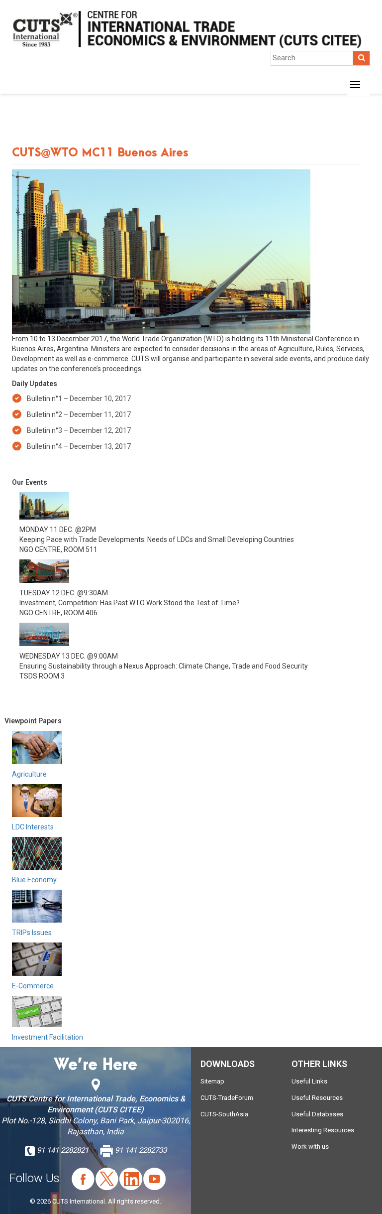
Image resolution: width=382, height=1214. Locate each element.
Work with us (310, 1146)
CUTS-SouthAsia (224, 1114)
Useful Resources (317, 1097)
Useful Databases (317, 1114)
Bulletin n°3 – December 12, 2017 (79, 430)
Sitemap (212, 1081)
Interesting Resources (322, 1130)
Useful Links (309, 1081)
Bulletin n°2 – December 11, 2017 (79, 414)
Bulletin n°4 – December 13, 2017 (79, 446)
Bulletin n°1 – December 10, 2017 (79, 399)
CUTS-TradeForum (226, 1097)
